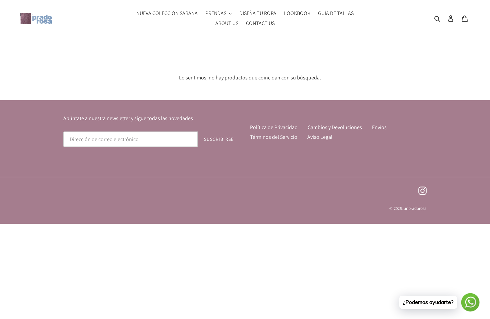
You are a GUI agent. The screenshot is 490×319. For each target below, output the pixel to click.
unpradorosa (415, 208)
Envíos (379, 127)
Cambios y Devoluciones (335, 127)
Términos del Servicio (273, 136)
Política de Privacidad (274, 127)
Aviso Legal (319, 136)
